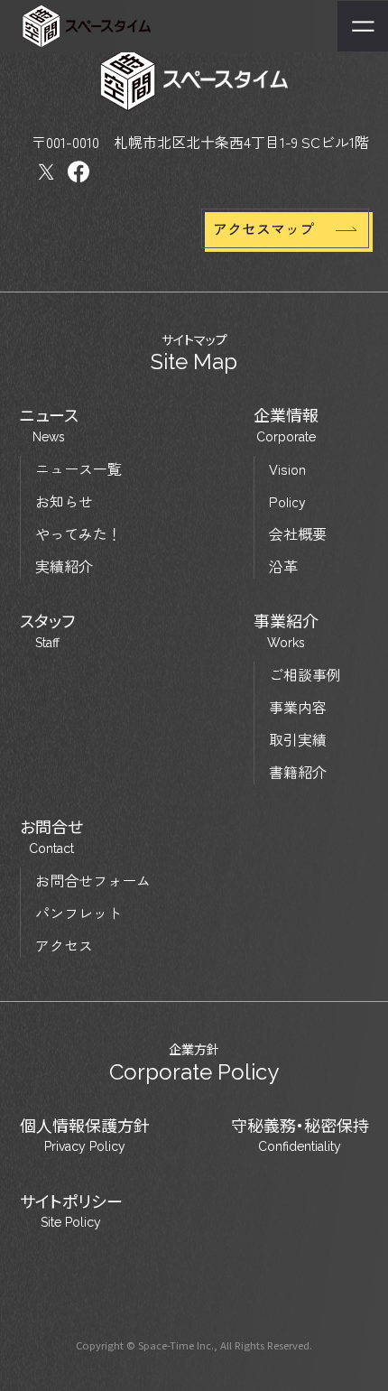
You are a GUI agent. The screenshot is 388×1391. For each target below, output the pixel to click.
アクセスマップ (263, 228)
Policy (287, 501)
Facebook (78, 172)
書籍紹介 (298, 772)
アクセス (64, 945)
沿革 (283, 566)
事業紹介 (286, 630)
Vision (287, 468)
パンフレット (78, 913)
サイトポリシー (71, 1211)
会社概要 (298, 533)
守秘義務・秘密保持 (300, 1135)
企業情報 (286, 424)
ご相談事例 (305, 674)
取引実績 (298, 739)
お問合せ (51, 836)
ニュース (49, 424)
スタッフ (47, 630)
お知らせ (64, 501)
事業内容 (298, 707)
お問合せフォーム (93, 880)
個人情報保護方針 (85, 1135)
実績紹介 (64, 566)
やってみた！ (78, 533)
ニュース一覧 (78, 468)
